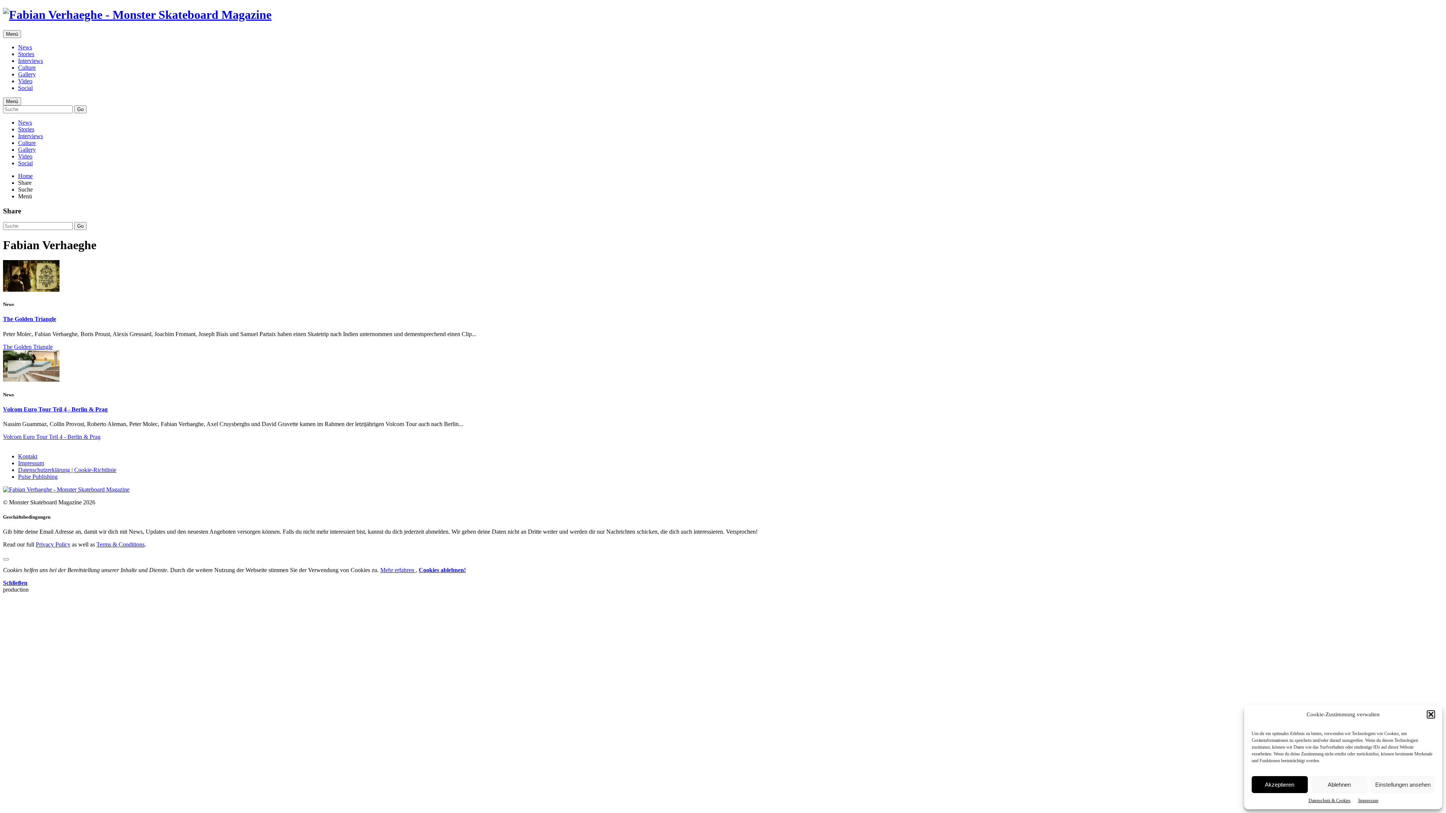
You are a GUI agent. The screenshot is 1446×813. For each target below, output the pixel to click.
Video (25, 81)
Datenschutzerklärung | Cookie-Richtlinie (67, 470)
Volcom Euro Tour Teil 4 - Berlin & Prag (55, 409)
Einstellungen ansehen (1403, 784)
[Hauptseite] (137, 14)
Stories (26, 54)
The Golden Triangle (29, 319)
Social (25, 88)
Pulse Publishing (38, 476)
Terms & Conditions (120, 544)
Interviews (30, 61)
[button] (1431, 714)
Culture (27, 67)
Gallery (27, 74)
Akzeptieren (1279, 784)
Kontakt (27, 456)
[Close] (6, 559)
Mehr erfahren (398, 570)
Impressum (1368, 800)
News (25, 47)
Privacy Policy (53, 544)
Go (80, 109)
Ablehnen (1339, 784)
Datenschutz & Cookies (1330, 800)
